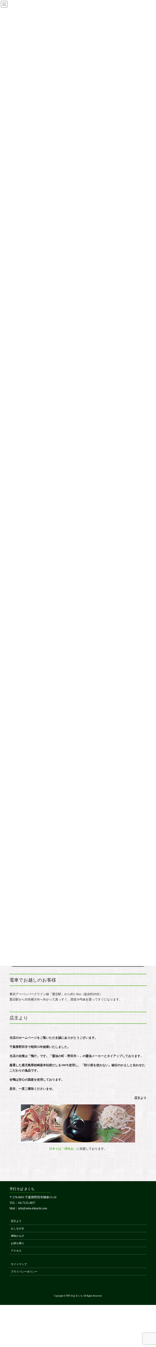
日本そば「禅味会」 (62, 1148)
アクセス (16, 1250)
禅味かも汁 (17, 1235)
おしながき (17, 1228)
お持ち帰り (17, 1243)
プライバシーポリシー (24, 1271)
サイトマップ (19, 1264)
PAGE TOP (148, 1303)
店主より (16, 1221)
